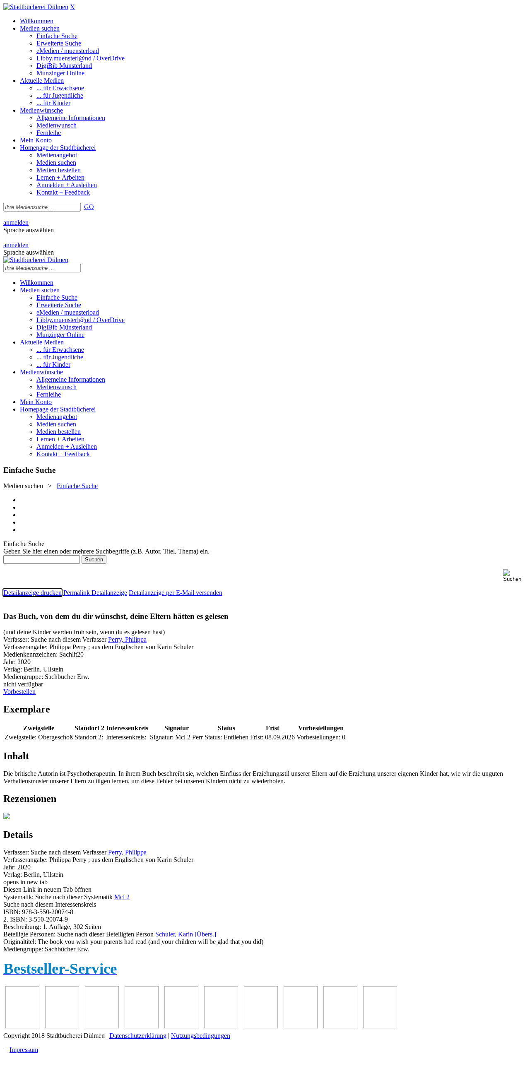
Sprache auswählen (28, 229)
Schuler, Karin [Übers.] (185, 934)
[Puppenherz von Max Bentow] (221, 1026)
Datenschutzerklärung (137, 1035)
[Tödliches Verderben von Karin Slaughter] (301, 1026)
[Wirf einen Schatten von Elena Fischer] (340, 1026)
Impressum (24, 1049)
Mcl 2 (122, 896)
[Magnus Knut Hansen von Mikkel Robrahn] (22, 1026)
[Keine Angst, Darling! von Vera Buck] (102, 1026)
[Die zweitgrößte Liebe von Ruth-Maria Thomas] (261, 1026)
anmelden (16, 222)
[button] (515, 575)
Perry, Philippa (127, 639)
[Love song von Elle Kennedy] (62, 1026)
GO (89, 206)
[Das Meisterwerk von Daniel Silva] (142, 1026)
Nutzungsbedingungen (200, 1035)
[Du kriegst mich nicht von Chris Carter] (181, 1026)
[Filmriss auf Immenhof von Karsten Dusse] (380, 1026)
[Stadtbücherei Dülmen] (35, 6)
